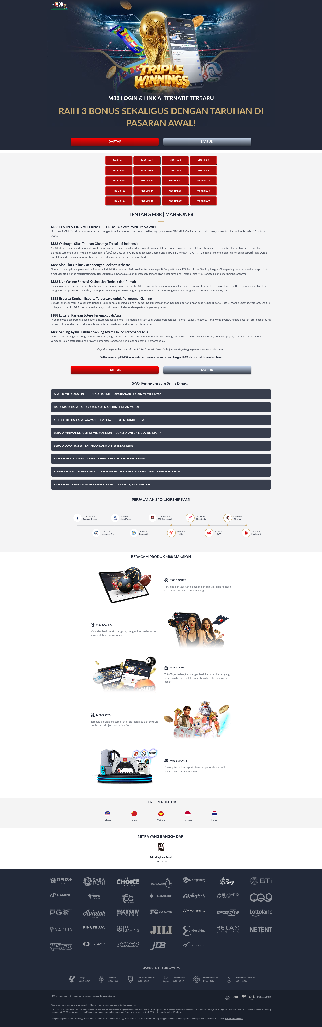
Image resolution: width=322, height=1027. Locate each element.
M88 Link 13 (118, 191)
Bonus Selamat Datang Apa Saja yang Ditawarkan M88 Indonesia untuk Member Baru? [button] (117, 471)
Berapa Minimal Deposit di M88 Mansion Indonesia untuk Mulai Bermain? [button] (107, 433)
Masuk (207, 141)
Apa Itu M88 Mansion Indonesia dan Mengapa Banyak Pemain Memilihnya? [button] (107, 394)
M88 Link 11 (175, 181)
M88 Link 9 (119, 181)
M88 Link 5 (119, 171)
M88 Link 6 (147, 171)
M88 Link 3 (175, 160)
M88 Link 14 (147, 191)
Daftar (114, 141)
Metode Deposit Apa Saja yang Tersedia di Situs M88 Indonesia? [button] (99, 420)
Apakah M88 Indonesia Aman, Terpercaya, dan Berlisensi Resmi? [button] (99, 458)
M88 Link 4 (203, 160)
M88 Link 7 (175, 171)
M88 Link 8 (203, 171)
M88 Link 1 (119, 160)
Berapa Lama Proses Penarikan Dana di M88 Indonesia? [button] (93, 445)
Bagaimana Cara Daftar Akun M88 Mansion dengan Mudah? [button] (97, 407)
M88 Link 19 (175, 201)
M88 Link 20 (203, 201)
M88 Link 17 (118, 201)
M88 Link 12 (203, 181)
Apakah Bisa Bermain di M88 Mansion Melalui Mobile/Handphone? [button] (102, 484)
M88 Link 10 (147, 181)
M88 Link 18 (147, 201)
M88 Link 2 (147, 160)
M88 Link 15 (175, 191)
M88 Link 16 (203, 191)
